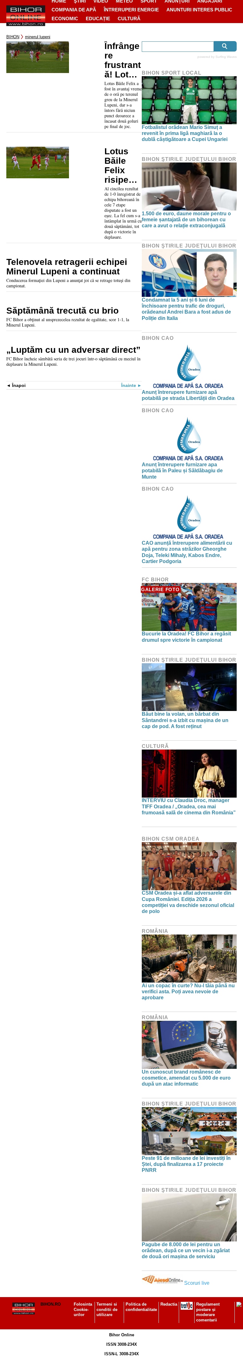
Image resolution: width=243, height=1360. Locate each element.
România (155, 931)
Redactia (168, 1304)
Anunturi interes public (199, 9)
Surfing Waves (226, 56)
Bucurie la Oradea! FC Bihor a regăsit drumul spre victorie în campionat (186, 636)
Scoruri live (196, 1283)
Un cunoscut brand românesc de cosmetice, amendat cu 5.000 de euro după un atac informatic (186, 1078)
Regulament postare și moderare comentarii (208, 1312)
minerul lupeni (37, 36)
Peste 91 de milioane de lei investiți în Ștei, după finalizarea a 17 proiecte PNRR (186, 1164)
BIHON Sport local (172, 73)
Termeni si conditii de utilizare (107, 1309)
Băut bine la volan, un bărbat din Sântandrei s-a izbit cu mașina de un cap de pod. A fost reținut (185, 720)
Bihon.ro (50, 1304)
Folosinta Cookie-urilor (83, 1309)
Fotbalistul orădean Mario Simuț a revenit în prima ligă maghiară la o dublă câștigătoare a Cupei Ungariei (184, 133)
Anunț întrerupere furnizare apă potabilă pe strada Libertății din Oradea (188, 395)
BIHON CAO (158, 338)
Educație (98, 18)
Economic (65, 18)
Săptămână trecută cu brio (62, 310)
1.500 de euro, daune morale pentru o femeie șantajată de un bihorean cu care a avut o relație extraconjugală (186, 219)
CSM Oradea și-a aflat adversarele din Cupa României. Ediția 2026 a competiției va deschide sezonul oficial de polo (188, 902)
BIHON (12, 36)
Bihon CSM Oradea (171, 839)
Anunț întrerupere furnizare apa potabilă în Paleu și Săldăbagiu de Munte (182, 470)
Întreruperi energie (131, 9)
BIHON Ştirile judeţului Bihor (189, 159)
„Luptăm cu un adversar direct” (73, 350)
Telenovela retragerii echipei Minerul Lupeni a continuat (66, 266)
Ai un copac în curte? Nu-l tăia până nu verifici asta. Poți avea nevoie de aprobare (188, 991)
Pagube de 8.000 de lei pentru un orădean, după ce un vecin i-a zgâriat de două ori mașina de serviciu (186, 1250)
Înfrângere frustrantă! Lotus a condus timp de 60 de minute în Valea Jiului (122, 60)
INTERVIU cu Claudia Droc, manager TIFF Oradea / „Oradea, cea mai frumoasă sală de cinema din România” (189, 806)
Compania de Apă (74, 9)
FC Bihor (155, 579)
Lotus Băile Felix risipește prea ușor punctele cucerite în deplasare (122, 166)
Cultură (129, 18)
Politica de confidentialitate (141, 1307)
